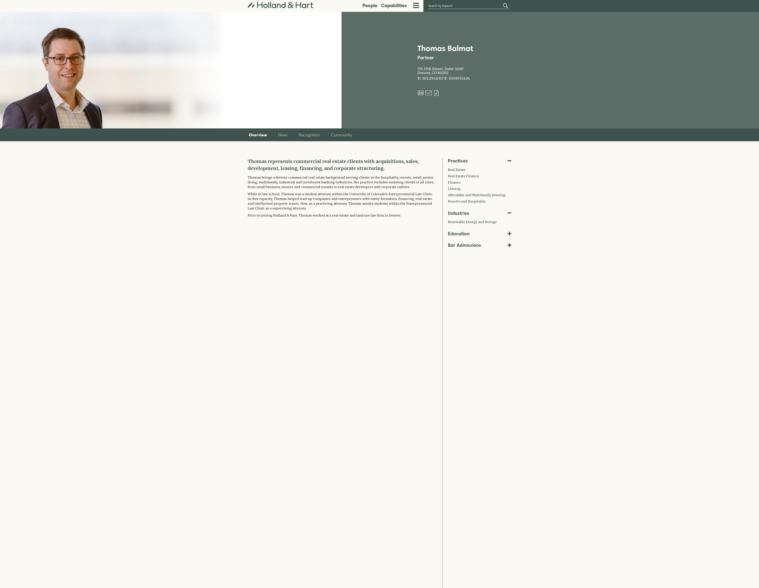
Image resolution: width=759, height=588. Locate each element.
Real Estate (456, 170)
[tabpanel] (342, 188)
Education (459, 234)
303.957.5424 (459, 78)
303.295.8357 (433, 78)
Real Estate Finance (463, 176)
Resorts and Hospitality (467, 201)
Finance (454, 182)
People (370, 5)
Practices (458, 161)
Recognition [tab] (309, 134)
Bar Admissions (464, 245)
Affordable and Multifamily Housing (476, 195)
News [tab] (283, 134)
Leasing (454, 189)
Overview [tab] (258, 134)
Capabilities (394, 5)
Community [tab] (341, 134)
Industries (458, 213)
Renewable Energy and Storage (472, 222)
